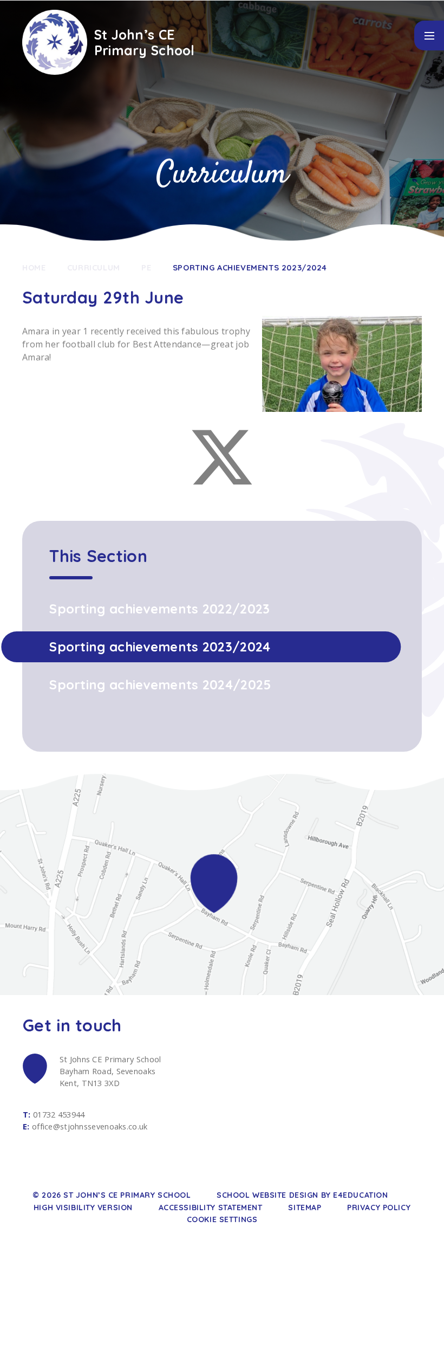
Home (33, 267)
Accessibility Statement (211, 1207)
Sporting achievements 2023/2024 (250, 267)
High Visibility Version (83, 1207)
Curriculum (93, 267)
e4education (360, 1195)
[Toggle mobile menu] (429, 35)
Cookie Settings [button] (222, 1219)
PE (146, 267)
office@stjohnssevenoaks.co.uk (90, 1126)
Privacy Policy (378, 1207)
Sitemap (304, 1207)
